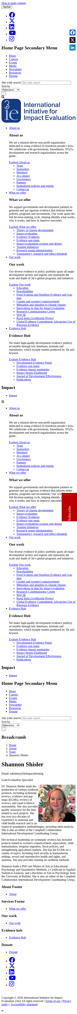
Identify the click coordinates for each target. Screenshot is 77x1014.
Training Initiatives (27, 247)
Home (12, 745)
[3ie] (38, 121)
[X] (12, 22)
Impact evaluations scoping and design (39, 243)
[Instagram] (11, 39)
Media (12, 65)
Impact (13, 395)
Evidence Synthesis (27, 237)
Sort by (5, 86)
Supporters (22, 169)
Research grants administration (34, 250)
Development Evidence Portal (34, 362)
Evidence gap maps (27, 240)
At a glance (23, 175)
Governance (23, 179)
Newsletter (15, 69)
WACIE (21, 314)
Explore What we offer (22, 226)
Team (19, 165)
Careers (13, 59)
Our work (15, 257)
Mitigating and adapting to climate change (41, 304)
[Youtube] (12, 34)
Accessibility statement (24, 1004)
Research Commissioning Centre (35, 311)
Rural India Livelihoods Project (34, 318)
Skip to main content (13, 3)
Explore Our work (20, 284)
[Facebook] (12, 16)
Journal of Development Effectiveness (38, 376)
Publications (23, 379)
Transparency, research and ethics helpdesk (41, 253)
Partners (21, 182)
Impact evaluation (26, 233)
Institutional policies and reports (35, 185)
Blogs (12, 55)
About (12, 748)
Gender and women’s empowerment (37, 301)
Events (13, 62)
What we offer (17, 192)
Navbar (7, 6)
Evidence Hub (17, 328)
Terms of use (53, 1001)
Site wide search (11, 82)
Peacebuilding (24, 291)
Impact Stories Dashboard (31, 372)
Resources (15, 72)
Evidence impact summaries (32, 369)
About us (14, 128)
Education (22, 288)
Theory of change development (34, 230)
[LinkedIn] (11, 28)
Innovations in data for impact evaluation (40, 308)
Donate (13, 76)
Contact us (22, 189)
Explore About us (19, 162)
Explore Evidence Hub (22, 359)
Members (21, 172)
